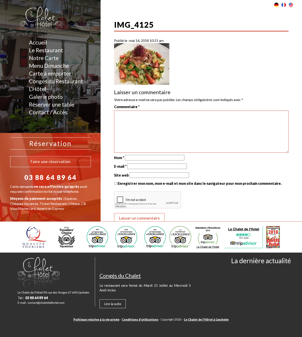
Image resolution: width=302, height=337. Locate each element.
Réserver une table (51, 104)
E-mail (120, 166)
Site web (121, 175)
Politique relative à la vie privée (96, 319)
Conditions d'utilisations (140, 319)
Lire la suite (112, 304)
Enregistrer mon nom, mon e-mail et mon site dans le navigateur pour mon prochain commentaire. (200, 183)
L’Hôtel (37, 89)
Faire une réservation (50, 161)
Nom (119, 158)
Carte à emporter (50, 73)
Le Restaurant (46, 50)
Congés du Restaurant (56, 81)
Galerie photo (46, 96)
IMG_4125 (134, 24)
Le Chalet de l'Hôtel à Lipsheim (206, 319)
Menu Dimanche (49, 65)
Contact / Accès (48, 112)
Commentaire (127, 107)
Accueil (38, 42)
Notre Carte (44, 58)
